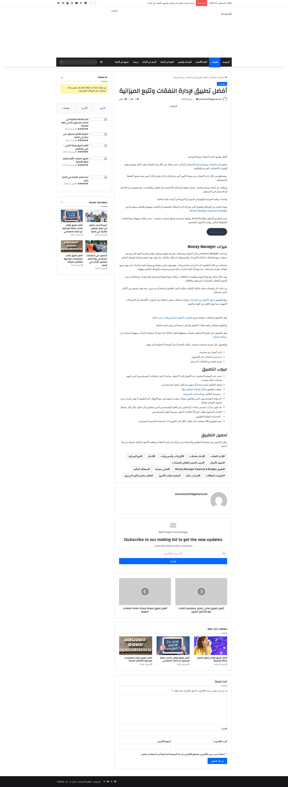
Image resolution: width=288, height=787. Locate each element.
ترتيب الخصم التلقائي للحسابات (187, 462)
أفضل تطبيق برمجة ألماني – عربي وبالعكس (75, 147)
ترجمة (135, 62)
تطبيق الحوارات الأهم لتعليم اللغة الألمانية (75, 160)
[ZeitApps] (226, 14)
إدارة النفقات (216, 456)
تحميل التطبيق (217, 231)
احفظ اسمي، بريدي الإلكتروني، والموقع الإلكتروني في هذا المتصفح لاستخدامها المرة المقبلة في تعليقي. (183, 754)
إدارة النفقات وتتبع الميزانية (208, 164)
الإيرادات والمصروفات (171, 456)
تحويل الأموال (216, 462)
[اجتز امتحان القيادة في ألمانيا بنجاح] (99, 181)
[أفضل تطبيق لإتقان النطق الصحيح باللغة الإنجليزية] (210, 645)
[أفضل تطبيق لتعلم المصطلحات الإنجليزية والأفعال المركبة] (135, 645)
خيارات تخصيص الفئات (202, 407)
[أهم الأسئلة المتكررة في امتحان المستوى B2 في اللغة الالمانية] (99, 123)
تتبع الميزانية (135, 456)
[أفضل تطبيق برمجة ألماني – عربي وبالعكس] (99, 149)
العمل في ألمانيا (149, 62)
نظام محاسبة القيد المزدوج (138, 475)
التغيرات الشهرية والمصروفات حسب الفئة (172, 317)
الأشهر (103, 108)
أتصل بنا (73, 781)
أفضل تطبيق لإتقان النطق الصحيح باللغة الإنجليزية (212, 659)
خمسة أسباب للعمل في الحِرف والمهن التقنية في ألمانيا (98, 228)
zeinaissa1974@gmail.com (210, 99)
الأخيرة (84, 108)
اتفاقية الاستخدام (85, 781)
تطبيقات (214, 62)
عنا (67, 781)
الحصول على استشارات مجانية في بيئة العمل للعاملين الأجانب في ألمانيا (96, 260)
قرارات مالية (192, 475)
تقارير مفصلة (161, 469)
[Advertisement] (114, 33)
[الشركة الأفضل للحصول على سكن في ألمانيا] (99, 137)
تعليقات (65, 108)
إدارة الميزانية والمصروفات (190, 265)
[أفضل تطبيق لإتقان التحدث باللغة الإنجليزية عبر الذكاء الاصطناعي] (173, 645)
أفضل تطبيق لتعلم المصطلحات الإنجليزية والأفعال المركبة (138, 659)
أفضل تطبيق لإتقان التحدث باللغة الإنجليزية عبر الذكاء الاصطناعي (175, 659)
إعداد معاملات (196, 456)
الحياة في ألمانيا (167, 62)
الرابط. (224, 446)
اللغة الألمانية (201, 62)
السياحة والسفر (185, 62)
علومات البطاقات (214, 475)
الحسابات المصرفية (192, 394)
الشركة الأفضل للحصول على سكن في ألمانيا (75, 135)
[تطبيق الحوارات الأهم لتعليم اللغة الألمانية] (99, 165)
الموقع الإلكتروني (164, 741)
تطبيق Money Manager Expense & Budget (199, 469)
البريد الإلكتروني (220, 741)
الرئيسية (226, 62)
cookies (60, 781)
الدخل (151, 456)
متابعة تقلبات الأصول (168, 475)
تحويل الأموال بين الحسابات (202, 299)
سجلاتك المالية (141, 469)
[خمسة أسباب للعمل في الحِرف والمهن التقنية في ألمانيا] (96, 216)
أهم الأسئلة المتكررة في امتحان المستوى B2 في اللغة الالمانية (74, 122)
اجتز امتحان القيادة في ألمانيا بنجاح (75, 179)
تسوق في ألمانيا (122, 62)
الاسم (224, 728)
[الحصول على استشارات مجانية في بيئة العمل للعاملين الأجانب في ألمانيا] (96, 246)
